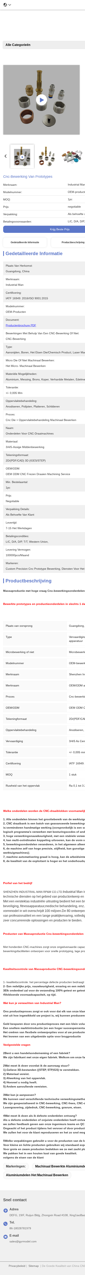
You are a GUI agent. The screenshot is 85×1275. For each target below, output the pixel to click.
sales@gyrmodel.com (23, 1241)
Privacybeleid (17, 1265)
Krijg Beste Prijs (60, 229)
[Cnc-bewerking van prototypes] (41, 100)
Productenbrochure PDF (21, 325)
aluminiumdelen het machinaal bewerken (37, 1175)
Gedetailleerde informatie (25, 242)
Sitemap (33, 1265)
